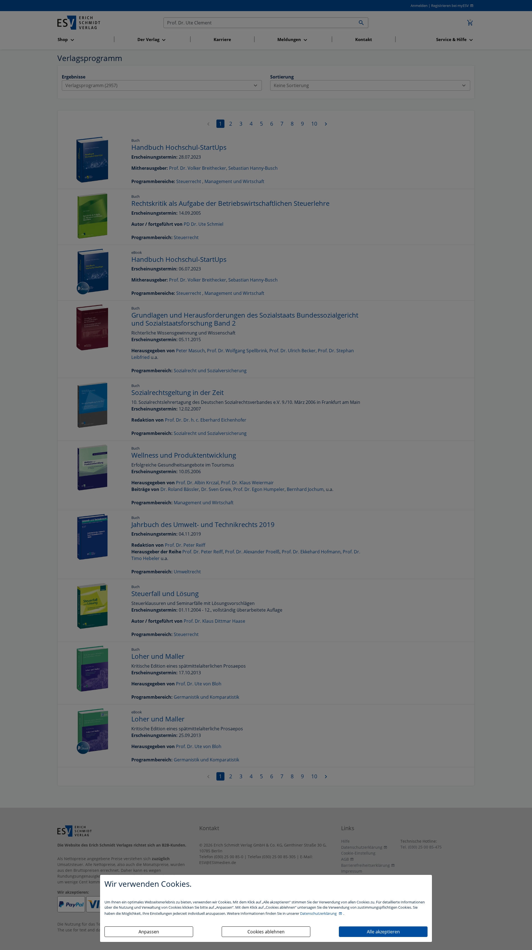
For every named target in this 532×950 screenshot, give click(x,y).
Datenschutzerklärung (318, 913)
